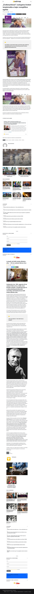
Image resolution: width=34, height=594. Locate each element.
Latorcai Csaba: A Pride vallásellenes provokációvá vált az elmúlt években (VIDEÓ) (27, 188)
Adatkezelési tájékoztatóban (14, 243)
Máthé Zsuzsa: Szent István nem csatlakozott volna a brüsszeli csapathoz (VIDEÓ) (7, 188)
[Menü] (3, 2)
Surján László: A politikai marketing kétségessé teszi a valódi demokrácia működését (17, 189)
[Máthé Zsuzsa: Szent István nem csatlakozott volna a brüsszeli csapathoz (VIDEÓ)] (7, 183)
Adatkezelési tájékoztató (20, 591)
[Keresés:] (30, 2)
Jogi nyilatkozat (26, 591)
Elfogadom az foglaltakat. (13, 243)
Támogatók (29, 591)
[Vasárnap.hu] (17, 1)
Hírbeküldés (15, 591)
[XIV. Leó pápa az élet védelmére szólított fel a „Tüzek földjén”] (17, 194)
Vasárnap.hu (14, 590)
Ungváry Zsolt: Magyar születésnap (10, 157)
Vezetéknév (8, 238)
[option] (17, 157)
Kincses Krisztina (11, 143)
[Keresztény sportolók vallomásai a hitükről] (7, 194)
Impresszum (11, 591)
